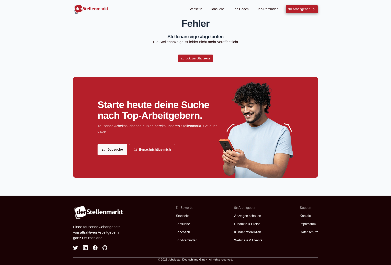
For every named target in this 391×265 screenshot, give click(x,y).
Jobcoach (183, 232)
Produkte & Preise (247, 224)
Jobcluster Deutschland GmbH (188, 259)
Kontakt (305, 216)
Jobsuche (218, 9)
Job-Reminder (267, 9)
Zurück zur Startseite (195, 58)
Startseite (195, 9)
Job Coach (241, 9)
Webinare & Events (248, 240)
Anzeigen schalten (247, 216)
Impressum (308, 224)
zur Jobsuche (112, 149)
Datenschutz (309, 232)
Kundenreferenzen (247, 232)
